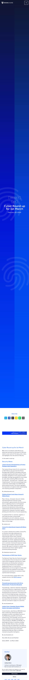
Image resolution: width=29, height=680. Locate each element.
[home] (7, 3)
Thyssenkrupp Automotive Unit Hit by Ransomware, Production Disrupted (12, 583)
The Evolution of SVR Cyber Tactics (12, 555)
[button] (26, 3)
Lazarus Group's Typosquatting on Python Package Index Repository (13, 465)
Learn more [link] (18, 670)
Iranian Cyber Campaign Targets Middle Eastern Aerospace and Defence (13, 607)
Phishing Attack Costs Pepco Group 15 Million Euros (12, 495)
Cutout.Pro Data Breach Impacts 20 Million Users (14, 527)
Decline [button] (14, 676)
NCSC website (17, 577)
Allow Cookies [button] (15, 673)
